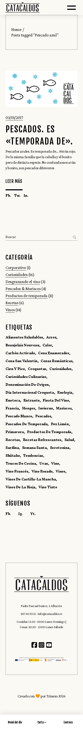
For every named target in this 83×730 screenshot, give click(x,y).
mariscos (64, 408)
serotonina (59, 447)
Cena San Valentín (21, 361)
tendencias (33, 455)
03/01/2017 (14, 117)
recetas (13, 439)
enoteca (13, 400)
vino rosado (41, 471)
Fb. (8, 513)
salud (69, 439)
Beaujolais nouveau (22, 345)
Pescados (43, 416)
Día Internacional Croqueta (30, 392)
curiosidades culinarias (26, 376)
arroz (51, 337)
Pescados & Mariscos (23, 288)
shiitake (13, 455)
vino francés (17, 471)
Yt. (33, 513)
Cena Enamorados (53, 353)
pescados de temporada (26, 424)
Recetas (12, 302)
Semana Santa (34, 447)
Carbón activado (20, 353)
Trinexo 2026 (56, 696)
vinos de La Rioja (20, 487)
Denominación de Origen (27, 384)
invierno (45, 408)
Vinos (10, 309)
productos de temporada (49, 432)
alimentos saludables (24, 337)
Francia (12, 408)
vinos (60, 471)
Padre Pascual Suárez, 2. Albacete (41, 606)
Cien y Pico (15, 369)
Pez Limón (60, 424)
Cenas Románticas (56, 361)
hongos (28, 408)
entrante (31, 400)
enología (64, 392)
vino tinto (48, 487)
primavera (15, 432)
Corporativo (16, 267)
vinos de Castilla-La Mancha (31, 479)
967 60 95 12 (28, 614)
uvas (43, 463)
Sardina (12, 447)
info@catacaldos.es (50, 614)
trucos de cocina (21, 463)
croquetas (37, 369)
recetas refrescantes (42, 439)
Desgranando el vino (23, 281)
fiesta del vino (56, 400)
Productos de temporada (26, 295)
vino (55, 463)
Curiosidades (17, 274)
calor (47, 345)
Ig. (20, 513)
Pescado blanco (19, 416)
